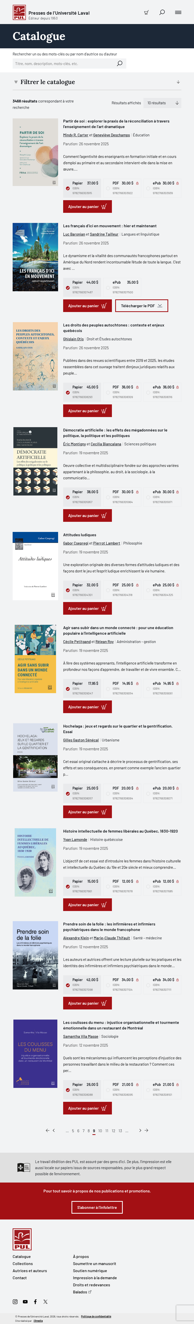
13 (120, 1130)
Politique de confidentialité (96, 1316)
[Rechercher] (120, 63)
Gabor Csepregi (75, 543)
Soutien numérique (90, 1270)
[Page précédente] (54, 1130)
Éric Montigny (74, 444)
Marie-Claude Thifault (112, 938)
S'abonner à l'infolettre (97, 1207)
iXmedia (38, 1320)
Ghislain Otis (73, 339)
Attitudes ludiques (79, 534)
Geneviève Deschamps (111, 135)
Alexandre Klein (76, 938)
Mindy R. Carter (75, 135)
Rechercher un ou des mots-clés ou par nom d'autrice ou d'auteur (65, 54)
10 (100, 1130)
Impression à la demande (95, 1277)
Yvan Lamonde (75, 839)
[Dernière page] (146, 1130)
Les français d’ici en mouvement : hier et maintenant (110, 225)
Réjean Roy (104, 641)
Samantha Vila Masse (80, 1036)
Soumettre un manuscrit (94, 1263)
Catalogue (22, 1256)
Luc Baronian (74, 234)
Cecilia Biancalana (106, 444)
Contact (20, 1277)
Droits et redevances (91, 1284)
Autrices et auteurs (30, 1270)
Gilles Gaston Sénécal (81, 740)
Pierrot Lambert (106, 543)
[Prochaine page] (140, 1130)
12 (113, 1130)
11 (106, 1130)
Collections (23, 1263)
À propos (81, 1256)
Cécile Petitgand (77, 641)
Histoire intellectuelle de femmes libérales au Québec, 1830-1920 (120, 831)
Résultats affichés (126, 102)
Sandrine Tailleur (104, 234)
